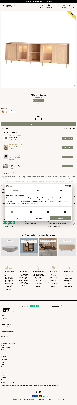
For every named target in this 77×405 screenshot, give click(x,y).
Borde (2, 369)
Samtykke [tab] (16, 190)
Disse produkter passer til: (11, 132)
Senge (2, 364)
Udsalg (2, 373)
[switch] (30, 212)
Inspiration (3, 356)
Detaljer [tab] (38, 190)
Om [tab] (61, 190)
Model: (3, 108)
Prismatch (3, 352)
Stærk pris (3, 377)
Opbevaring (3, 371)
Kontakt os (3, 345)
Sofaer (2, 362)
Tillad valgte (38, 218)
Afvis (16, 218)
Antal (38, 116)
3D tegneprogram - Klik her (9, 173)
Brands (2, 354)
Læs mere (4, 185)
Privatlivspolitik (4, 349)
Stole (2, 366)
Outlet (2, 375)
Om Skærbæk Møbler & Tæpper (8, 343)
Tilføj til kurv (67, 138)
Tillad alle (60, 218)
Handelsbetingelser (5, 347)
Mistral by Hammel (38, 93)
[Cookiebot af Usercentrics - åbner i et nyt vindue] (64, 186)
